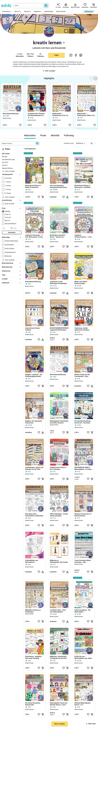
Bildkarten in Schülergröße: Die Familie (59, 561)
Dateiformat (6, 271)
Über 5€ (7, 220)
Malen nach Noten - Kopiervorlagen (81, 282)
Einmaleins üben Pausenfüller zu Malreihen (34, 515)
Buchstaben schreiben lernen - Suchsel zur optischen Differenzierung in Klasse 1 (59, 236)
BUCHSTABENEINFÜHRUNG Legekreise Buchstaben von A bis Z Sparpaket (59, 329)
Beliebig (7, 211)
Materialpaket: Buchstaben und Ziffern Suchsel (59, 422)
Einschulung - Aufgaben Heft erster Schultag (33, 657)
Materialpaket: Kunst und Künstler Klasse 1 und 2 (58, 704)
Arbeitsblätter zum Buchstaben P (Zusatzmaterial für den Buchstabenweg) (33, 561)
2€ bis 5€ (8, 217)
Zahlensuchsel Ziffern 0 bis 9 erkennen (58, 468)
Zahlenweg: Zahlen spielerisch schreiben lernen (81, 329)
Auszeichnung (7, 200)
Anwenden (11, 232)
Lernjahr (5, 279)
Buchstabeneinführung (11, 114)
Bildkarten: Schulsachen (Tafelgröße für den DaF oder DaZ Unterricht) (58, 657)
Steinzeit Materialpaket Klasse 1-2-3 (82, 704)
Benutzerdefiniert (10, 224)
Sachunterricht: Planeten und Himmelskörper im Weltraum (36, 114)
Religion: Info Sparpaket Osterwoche (33, 422)
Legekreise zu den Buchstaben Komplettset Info (58, 282)
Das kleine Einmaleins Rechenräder (32, 704)
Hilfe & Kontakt (60, 11)
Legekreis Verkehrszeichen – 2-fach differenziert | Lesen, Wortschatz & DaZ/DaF (83, 236)
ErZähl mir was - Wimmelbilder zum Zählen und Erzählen (83, 657)
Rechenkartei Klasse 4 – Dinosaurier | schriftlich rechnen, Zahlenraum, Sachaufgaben (82, 186)
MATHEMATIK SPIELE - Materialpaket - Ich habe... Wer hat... (83, 468)
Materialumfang (7, 263)
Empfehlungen (48, 11)
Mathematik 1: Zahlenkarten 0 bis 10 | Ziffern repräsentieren (60, 114)
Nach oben (92, 724)
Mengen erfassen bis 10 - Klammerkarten (83, 515)
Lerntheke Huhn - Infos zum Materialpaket (58, 611)
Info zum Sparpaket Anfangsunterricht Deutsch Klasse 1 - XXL (59, 186)
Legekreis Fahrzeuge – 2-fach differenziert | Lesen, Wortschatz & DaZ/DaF (34, 236)
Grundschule (6, 11)
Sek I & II (17, 11)
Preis (3, 208)
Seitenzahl (5, 283)
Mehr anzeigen (50, 71)
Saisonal (26, 11)
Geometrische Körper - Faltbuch (33, 329)
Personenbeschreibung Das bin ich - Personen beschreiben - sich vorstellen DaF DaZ (82, 422)
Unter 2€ (7, 214)
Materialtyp (6, 237)
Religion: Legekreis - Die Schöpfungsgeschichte (33, 375)
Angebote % (37, 11)
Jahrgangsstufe (7, 174)
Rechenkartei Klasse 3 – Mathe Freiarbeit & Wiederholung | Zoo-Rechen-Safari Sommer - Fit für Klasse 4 (33, 186)
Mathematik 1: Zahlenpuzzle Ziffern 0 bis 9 (86, 114)
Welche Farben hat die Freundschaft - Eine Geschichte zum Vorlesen (83, 375)
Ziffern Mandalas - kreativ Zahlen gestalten (59, 515)
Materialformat (7, 267)
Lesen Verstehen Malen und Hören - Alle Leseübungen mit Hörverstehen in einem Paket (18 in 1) (82, 561)
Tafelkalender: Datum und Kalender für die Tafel (34, 468)
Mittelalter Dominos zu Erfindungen (33, 611)
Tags (3, 275)
